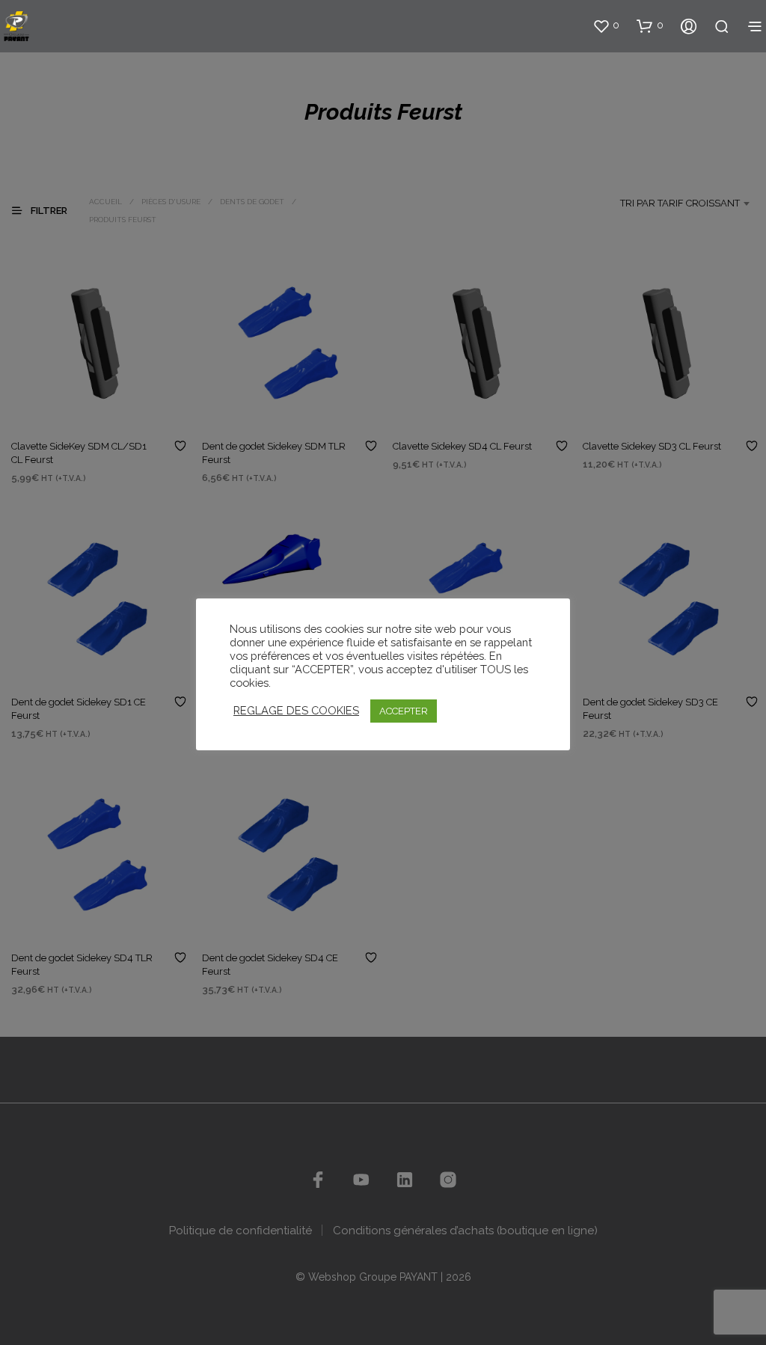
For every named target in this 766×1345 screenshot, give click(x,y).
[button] (605, 25)
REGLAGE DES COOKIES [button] (296, 710)
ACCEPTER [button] (403, 711)
